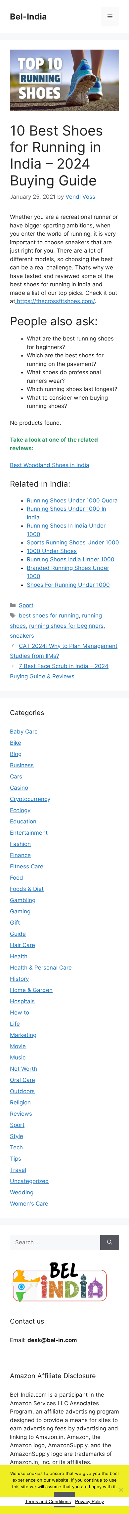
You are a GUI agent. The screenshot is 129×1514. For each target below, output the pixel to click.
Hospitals (22, 1001)
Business (22, 765)
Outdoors (22, 1091)
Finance (20, 855)
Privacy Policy (89, 1501)
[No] (120, 1489)
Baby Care (24, 731)
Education (23, 821)
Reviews (21, 1113)
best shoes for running (49, 615)
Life (15, 1023)
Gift (15, 922)
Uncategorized (29, 1181)
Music (17, 1057)
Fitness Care (26, 866)
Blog (16, 754)
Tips (15, 1158)
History (19, 979)
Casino (19, 787)
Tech (16, 1147)
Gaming (20, 911)
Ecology (20, 810)
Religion (20, 1102)
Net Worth (23, 1068)
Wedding (21, 1192)
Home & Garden (31, 990)
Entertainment (29, 832)
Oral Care (22, 1080)
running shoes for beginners (66, 625)
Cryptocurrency (30, 799)
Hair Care (22, 945)
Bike (15, 742)
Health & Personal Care (41, 967)
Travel (18, 1170)
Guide (18, 934)
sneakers (22, 635)
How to (19, 1012)
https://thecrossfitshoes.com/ (55, 301)
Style (16, 1136)
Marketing (23, 1035)
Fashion (20, 844)
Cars (16, 776)
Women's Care (29, 1203)
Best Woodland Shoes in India (49, 465)
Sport (26, 605)
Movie (18, 1046)
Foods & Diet (27, 889)
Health (18, 956)
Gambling (22, 900)
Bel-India (28, 16)
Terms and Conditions (48, 1501)
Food (16, 877)
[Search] (109, 1243)
